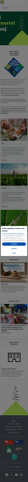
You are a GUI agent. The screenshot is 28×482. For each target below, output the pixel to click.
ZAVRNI (14, 253)
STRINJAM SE (14, 244)
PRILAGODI (14, 248)
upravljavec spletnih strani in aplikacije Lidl (13, 233)
